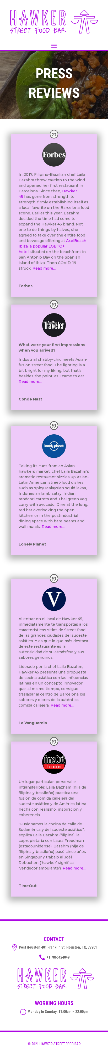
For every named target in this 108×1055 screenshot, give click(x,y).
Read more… (44, 268)
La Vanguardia (33, 723)
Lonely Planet (32, 544)
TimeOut (28, 885)
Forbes (26, 286)
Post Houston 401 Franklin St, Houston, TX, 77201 (58, 947)
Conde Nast (30, 399)
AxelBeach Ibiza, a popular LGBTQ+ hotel (52, 246)
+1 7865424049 (57, 957)
